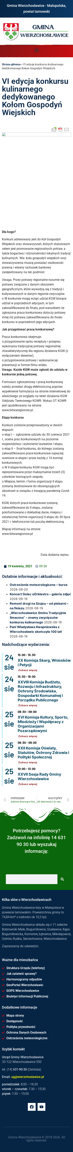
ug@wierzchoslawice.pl (27, 1077)
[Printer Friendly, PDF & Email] (60, 129)
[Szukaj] (62, 879)
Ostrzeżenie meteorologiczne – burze (39, 585)
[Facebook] (32, 1107)
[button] (36, 50)
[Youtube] (41, 1107)
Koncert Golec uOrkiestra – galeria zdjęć (40, 594)
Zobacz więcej (27, 670)
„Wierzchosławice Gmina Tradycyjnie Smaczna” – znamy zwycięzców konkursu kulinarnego (38, 617)
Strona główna (11, 64)
